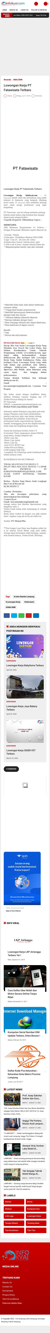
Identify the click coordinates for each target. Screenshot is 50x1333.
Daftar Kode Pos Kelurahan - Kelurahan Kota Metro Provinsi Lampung (24, 1074)
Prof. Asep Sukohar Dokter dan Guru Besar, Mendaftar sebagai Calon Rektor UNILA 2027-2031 (33, 1097)
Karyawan (11, 661)
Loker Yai (24, 10)
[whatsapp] (21, 615)
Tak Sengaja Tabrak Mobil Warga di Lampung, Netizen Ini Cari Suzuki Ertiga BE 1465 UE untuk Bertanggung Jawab (33, 1172)
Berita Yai (14, 10)
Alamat (8, 1202)
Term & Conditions (10, 1299)
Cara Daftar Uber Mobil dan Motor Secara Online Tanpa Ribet (22, 993)
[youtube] (21, 1271)
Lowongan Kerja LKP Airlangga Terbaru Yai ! (24, 953)
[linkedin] (36, 615)
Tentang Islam (33, 1223)
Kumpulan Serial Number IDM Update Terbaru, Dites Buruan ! (24, 1034)
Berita (24, 1103)
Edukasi (8, 1209)
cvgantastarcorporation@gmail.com (26, 404)
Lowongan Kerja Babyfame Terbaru (25, 665)
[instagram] (17, 1271)
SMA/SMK (18, 79)
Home (4, 10)
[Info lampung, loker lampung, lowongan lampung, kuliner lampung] (13, 6)
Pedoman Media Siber (12, 1303)
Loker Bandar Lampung (24, 597)
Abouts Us (7, 1282)
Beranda (7, 79)
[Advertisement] (25, 47)
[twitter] (14, 615)
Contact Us (7, 1286)
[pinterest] (29, 615)
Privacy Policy (8, 1295)
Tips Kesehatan (11, 1230)
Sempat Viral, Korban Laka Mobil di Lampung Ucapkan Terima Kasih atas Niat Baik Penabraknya (33, 1147)
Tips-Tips (31, 1230)
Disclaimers (7, 1291)
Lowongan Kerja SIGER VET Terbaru (20, 752)
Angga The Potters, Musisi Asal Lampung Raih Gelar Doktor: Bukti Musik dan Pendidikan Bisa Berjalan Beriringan (33, 1122)
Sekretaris (29, 602)
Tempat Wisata (11, 1223)
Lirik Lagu (9, 1216)
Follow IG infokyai (39, 10)
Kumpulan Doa (33, 1209)
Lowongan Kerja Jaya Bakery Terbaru (21, 708)
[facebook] (7, 615)
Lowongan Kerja (13, 602)
